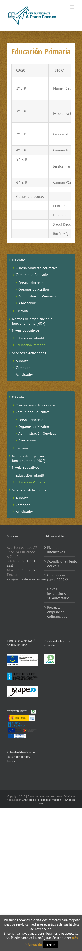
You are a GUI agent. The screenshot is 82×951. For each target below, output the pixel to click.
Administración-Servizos (37, 296)
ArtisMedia (28, 799)
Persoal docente (30, 282)
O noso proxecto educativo (37, 268)
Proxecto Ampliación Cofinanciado (57, 612)
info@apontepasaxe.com (26, 579)
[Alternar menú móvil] (72, 7)
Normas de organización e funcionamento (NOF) (32, 321)
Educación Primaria (30, 345)
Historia (22, 311)
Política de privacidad (48, 799)
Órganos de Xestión (33, 289)
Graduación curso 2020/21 (58, 577)
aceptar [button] (50, 945)
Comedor (23, 367)
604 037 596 (28, 570)
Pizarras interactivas (56, 549)
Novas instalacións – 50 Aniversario (58, 593)
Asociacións (27, 303)
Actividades (24, 374)
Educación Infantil (30, 338)
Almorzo (22, 360)
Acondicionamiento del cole (60, 563)
